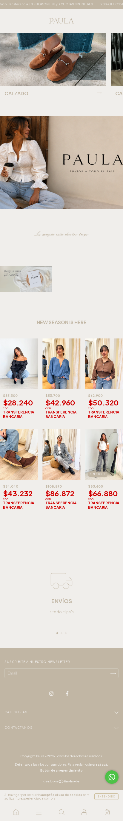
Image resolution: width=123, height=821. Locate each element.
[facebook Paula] (67, 694)
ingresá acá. (98, 764)
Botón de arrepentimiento (61, 770)
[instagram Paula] (51, 694)
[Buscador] (61, 812)
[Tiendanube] (61, 782)
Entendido (106, 796)
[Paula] (15, 812)
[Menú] (38, 812)
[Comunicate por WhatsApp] (112, 777)
